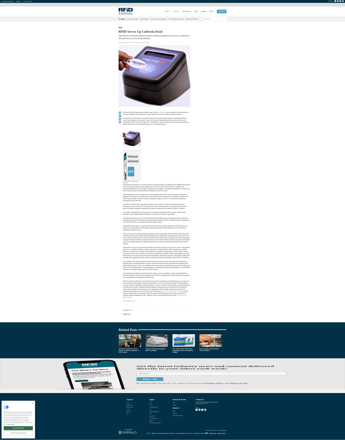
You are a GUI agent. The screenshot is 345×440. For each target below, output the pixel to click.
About (173, 411)
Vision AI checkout (132, 19)
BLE (150, 409)
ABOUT (148, 433)
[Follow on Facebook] (335, 1)
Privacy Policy (11, 424)
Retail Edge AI (144, 19)
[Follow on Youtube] (343, 1)
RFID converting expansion (158, 19)
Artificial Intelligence (154, 411)
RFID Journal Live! (27, 1)
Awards (203, 11)
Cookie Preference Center (18, 433)
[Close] (33, 403)
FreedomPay (162, 112)
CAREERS (153, 433)
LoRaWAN (152, 416)
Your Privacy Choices (199, 433)
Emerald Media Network (7, 1)
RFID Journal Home (129, 301)
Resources (186, 11)
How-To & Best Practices (155, 423)
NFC (151, 414)
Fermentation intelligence (176, 19)
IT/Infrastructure (153, 418)
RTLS (151, 405)
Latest (167, 11)
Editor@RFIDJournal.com (202, 403)
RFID (151, 402)
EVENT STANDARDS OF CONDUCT (183, 433)
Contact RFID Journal (177, 415)
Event (196, 11)
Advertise (18, 1)
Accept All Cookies (18, 428)
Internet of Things (154, 407)
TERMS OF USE (212, 433)
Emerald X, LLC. (213, 430)
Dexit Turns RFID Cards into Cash (171, 291)
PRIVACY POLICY (221, 433)
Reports (151, 420)
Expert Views (129, 405)
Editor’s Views (129, 407)
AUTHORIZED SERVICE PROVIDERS (165, 433)
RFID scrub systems (192, 19)
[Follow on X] (340, 1)
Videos (128, 409)
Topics (175, 11)
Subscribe (221, 11)
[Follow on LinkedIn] (338, 1)
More (211, 11)
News (121, 28)
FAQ (127, 414)
